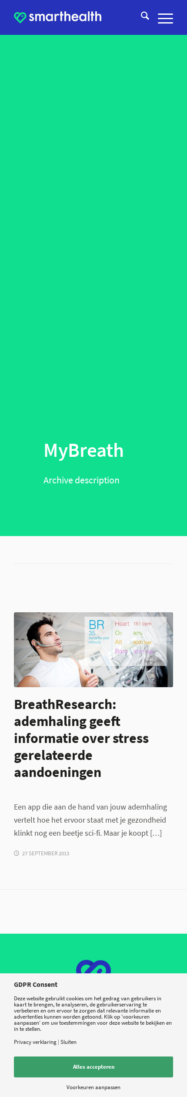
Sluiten (68, 1042)
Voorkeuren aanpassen (93, 1087)
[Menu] (161, 17)
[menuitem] (140, 17)
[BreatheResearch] (93, 650)
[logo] (57, 17)
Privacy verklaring (35, 1042)
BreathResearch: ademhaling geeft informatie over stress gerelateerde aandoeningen (81, 738)
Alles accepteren (93, 1066)
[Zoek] (140, 17)
